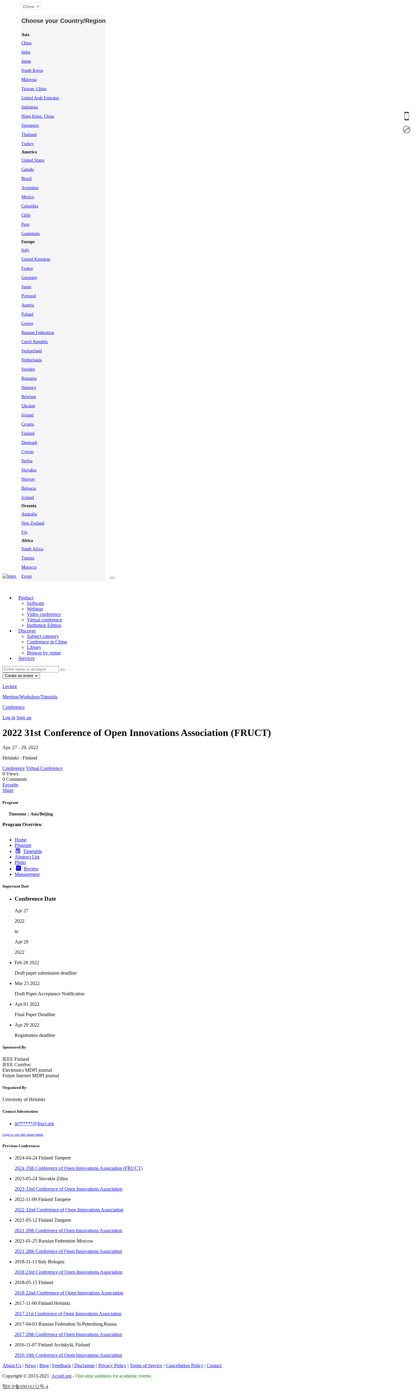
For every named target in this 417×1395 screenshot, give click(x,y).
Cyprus (27, 451)
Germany (29, 277)
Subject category (43, 636)
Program (23, 845)
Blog (44, 1365)
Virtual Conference (44, 768)
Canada (27, 169)
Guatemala (30, 233)
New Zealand (32, 523)
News (30, 1365)
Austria (27, 305)
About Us (11, 1365)
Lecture (9, 686)
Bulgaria (28, 488)
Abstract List (27, 856)
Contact (214, 1365)
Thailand (29, 134)
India (25, 52)
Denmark (29, 442)
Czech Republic (34, 341)
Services (26, 658)
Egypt (26, 576)
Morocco (29, 567)
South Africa (32, 549)
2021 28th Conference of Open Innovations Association (68, 1251)
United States (32, 160)
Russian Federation (37, 332)
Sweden (28, 369)
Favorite (10, 784)
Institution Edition (44, 625)
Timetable (32, 851)
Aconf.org (61, 1376)
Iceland (27, 497)
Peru (25, 224)
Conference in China (47, 641)
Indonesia (29, 107)
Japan (26, 61)
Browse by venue (44, 652)
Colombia (29, 206)
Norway (28, 479)
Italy (25, 250)
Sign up (23, 717)
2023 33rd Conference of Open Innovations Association (68, 1189)
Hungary (28, 387)
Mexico (27, 197)
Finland (27, 433)
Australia (29, 514)
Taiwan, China (33, 88)
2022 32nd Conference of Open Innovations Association (69, 1209)
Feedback (61, 1365)
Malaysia (29, 79)
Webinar (35, 608)
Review (31, 868)
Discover (27, 630)
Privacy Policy (112, 1365)
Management (27, 874)
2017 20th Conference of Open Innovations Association (68, 1334)
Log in (8, 717)
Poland (27, 314)
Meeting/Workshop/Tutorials (29, 696)
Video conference (44, 614)
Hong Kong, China (37, 116)
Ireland (27, 415)
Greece (27, 323)
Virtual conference (44, 619)
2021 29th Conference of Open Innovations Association (68, 1230)
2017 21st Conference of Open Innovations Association (68, 1313)
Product (25, 597)
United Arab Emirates (40, 98)
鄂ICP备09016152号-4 (25, 1386)
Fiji (24, 532)
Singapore (30, 125)
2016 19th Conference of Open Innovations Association (68, 1355)
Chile (26, 215)
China (26, 43)
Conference (13, 707)
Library (34, 647)
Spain (26, 286)
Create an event (19, 675)
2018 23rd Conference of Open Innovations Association (68, 1272)
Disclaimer (84, 1365)
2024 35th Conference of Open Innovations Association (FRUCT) (79, 1168)
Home (21, 839)
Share (7, 790)
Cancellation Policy (184, 1365)
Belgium (28, 396)
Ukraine (28, 406)
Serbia (26, 461)
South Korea (32, 70)
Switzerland (31, 351)
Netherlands (31, 360)
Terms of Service (146, 1365)
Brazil (26, 178)
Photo (20, 862)
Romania (29, 378)
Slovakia (28, 470)
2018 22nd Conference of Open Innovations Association (69, 1292)
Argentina (29, 187)
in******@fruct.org (34, 1123)
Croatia (27, 424)
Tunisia (27, 558)
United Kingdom (35, 259)
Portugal (28, 296)
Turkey (27, 143)
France (27, 268)
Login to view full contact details (22, 1134)
